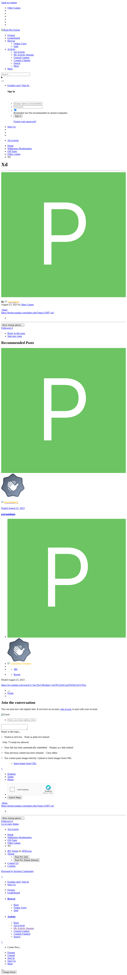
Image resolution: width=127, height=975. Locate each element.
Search (17, 63)
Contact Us (12, 863)
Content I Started (22, 60)
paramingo (8, 514)
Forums (11, 35)
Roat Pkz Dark (21, 857)
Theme (10, 854)
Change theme (8, 972)
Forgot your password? (25, 121)
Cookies (11, 866)
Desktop (11, 774)
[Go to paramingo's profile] (63, 296)
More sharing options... (12, 325)
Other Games (27, 304)
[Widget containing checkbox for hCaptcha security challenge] (30, 789)
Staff (16, 46)
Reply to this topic (16, 333)
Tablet (10, 776)
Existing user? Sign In (18, 85)
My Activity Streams (24, 54)
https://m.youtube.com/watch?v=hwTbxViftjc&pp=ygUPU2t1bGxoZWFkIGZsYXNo (43, 685)
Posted (13, 508)
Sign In (18, 116)
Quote (10, 693)
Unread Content (21, 57)
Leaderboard (13, 38)
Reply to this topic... (11, 731)
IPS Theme (12, 851)
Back (16, 905)
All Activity (19, 52)
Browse (11, 40)
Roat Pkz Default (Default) (26, 860)
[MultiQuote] (8, 691)
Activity (11, 49)
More (16, 66)
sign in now (66, 709)
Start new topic (14, 336)
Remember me (21, 113)
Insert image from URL (25, 763)
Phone (10, 779)
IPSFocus (27, 851)
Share (4, 310)
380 (15, 669)
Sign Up (11, 126)
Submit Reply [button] (15, 797)
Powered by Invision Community (17, 871)
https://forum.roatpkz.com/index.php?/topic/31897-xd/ (27, 312)
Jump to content (9, 2)
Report (17, 674)
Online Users (20, 43)
